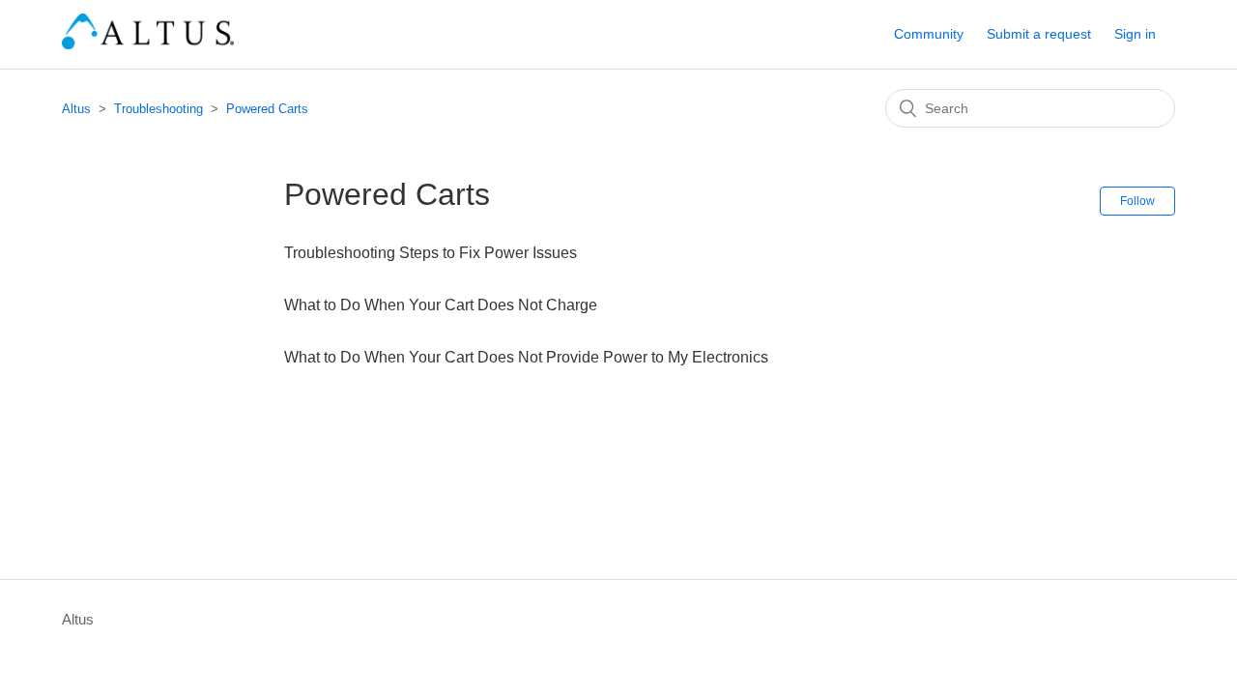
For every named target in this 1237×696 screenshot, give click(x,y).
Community (929, 34)
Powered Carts (267, 109)
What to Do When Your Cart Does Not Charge (440, 305)
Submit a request (1039, 34)
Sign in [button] (1135, 34)
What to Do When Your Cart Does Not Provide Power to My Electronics (526, 357)
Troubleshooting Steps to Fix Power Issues (430, 253)
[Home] (148, 44)
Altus (76, 109)
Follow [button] (1137, 201)
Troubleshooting (158, 109)
